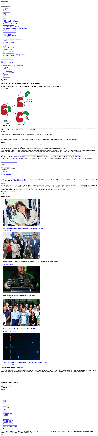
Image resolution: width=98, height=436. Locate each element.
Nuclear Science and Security (9, 32)
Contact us (3, 389)
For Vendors (5, 415)
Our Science (5, 8)
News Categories (6, 77)
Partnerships (5, 414)
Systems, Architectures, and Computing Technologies (14, 54)
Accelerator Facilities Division (9, 35)
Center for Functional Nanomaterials (11, 21)
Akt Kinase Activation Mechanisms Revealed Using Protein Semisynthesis (81, 179)
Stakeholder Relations (7, 421)
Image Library (9, 69)
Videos (4, 73)
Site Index (5, 406)
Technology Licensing (8, 420)
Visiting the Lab (6, 404)
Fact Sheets (5, 74)
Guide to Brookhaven (7, 413)
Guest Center (6, 412)
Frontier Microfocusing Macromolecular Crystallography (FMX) (66, 155)
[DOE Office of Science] (12, 65)
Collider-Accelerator (7, 43)
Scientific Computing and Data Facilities (11, 55)
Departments (6, 10)
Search (4, 18)
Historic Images (9, 71)
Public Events (6, 419)
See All (2, 193)
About (4, 9)
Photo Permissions (10, 72)
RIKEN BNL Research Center (9, 47)
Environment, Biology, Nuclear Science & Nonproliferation (15, 28)
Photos (4, 68)
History (4, 402)
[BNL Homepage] (9, 62)
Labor (10, 426)
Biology (5, 29)
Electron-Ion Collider (7, 49)
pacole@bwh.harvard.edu (6, 174)
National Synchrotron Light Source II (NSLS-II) (20, 156)
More (31, 432)
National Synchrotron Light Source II (11, 26)
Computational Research (8, 53)
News (4, 14)
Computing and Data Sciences (9, 51)
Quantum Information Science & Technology (12, 39)
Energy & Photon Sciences (9, 20)
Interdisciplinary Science (8, 25)
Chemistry (5, 22)
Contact (4, 15)
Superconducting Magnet (8, 40)
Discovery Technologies (8, 34)
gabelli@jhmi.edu (4, 169)
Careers (4, 13)
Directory (5, 16)
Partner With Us (6, 12)
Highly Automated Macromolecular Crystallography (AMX (34, 155)
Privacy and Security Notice (9, 423)
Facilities (5, 410)
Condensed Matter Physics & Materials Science (13, 23)
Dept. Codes (11, 57)
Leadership (5, 403)
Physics (4, 46)
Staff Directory (6, 407)
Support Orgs (6, 57)
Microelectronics (6, 37)
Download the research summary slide (9, 162)
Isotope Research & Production (9, 45)
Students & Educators (7, 422)
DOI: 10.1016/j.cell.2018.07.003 (20, 180)
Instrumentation (6, 36)
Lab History (5, 75)
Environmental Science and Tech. (10, 30)
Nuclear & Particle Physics (8, 42)
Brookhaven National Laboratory (74, 156)
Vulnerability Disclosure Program (10, 425)
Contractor (15, 426)
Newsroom (5, 67)
